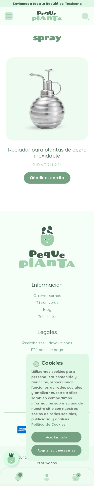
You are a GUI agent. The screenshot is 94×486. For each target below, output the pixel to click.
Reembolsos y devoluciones (47, 343)
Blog (47, 309)
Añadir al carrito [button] (47, 177)
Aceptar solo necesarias (56, 450)
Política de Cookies (48, 424)
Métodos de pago (47, 350)
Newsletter (47, 316)
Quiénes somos (47, 295)
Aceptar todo (56, 437)
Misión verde (47, 302)
